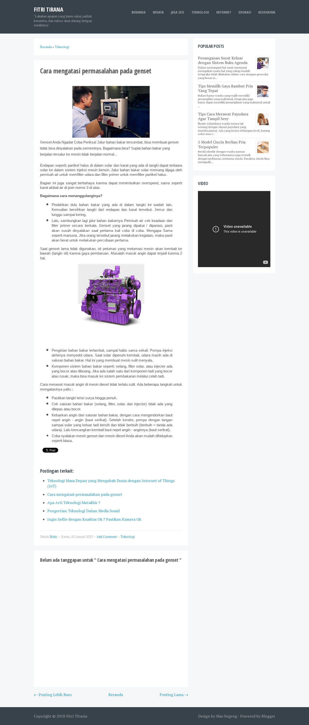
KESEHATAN (266, 12)
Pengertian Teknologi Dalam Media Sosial (83, 510)
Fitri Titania (76, 716)
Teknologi (127, 536)
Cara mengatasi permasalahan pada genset (84, 494)
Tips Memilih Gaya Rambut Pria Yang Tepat (225, 88)
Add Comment (107, 536)
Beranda (139, 12)
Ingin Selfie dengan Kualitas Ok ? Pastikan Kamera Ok (94, 519)
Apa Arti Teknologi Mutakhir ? (73, 502)
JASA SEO (177, 12)
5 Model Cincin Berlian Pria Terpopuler (222, 144)
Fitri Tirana (48, 9)
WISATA (158, 12)
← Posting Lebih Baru (53, 694)
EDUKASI (245, 12)
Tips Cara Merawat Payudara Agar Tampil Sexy (223, 116)
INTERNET (223, 12)
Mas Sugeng (226, 716)
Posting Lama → (174, 694)
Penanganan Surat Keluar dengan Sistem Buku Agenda (222, 60)
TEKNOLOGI (200, 12)
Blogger (268, 716)
